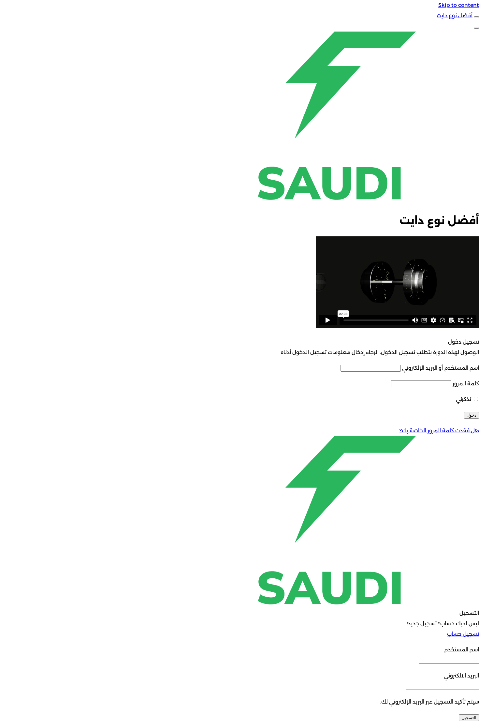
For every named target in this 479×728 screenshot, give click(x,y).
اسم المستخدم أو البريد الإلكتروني (440, 368)
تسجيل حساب (463, 634)
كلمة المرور (466, 383)
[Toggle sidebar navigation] (476, 17)
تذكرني (464, 399)
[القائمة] (476, 28)
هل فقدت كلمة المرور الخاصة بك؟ (439, 430)
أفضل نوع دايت (454, 15)
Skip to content (458, 5)
